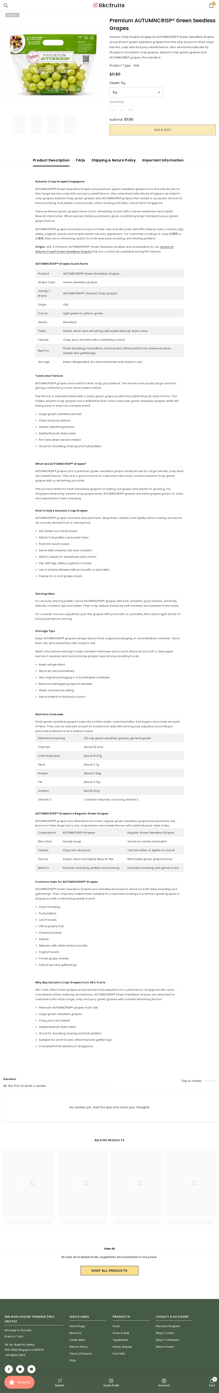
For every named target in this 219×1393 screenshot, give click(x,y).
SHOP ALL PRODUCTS (109, 1270)
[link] (60, 1382)
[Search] (5, 5)
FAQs (80, 160)
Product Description (51, 160)
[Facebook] (9, 1369)
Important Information (162, 160)
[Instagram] (20, 1369)
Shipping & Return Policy (114, 160)
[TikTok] (31, 1369)
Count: (117, 83)
